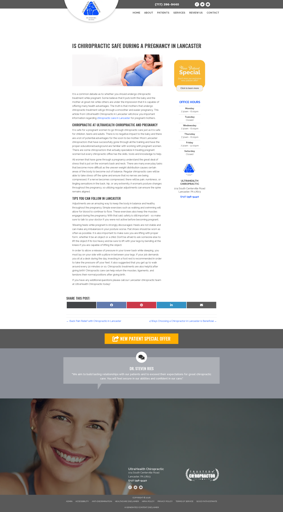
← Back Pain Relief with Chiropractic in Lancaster (93, 320)
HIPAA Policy (148, 501)
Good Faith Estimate (206, 501)
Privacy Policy (165, 501)
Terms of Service (184, 501)
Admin (69, 501)
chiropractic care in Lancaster (113, 118)
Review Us (196, 12)
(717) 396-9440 (167, 4)
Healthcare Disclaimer (127, 501)
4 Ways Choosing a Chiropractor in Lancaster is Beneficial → (183, 320)
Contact (213, 12)
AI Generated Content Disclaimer (141, 507)
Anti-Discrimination (102, 501)
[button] (141, 338)
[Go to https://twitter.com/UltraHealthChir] (202, 5)
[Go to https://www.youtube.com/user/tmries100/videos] (208, 5)
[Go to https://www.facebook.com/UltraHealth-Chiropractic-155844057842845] (197, 5)
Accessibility (82, 501)
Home (136, 12)
